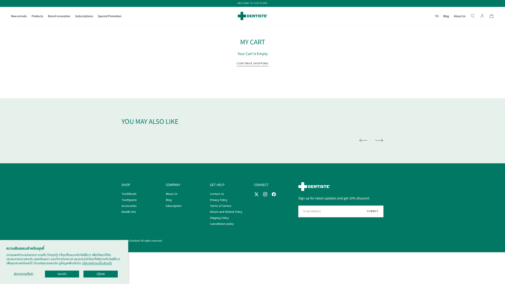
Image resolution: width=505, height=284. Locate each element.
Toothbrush (129, 194)
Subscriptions (84, 16)
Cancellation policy (222, 224)
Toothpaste (129, 200)
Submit (373, 211)
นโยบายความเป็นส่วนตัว (97, 263)
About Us (460, 16)
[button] (437, 16)
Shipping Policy (219, 218)
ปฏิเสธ (100, 274)
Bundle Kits (129, 212)
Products (37, 16)
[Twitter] (256, 194)
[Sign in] (482, 16)
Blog (446, 16)
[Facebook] (273, 194)
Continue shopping (252, 63)
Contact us (217, 194)
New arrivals (19, 16)
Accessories (129, 206)
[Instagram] (265, 194)
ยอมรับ (62, 274)
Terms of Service (220, 206)
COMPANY (173, 184)
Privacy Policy (218, 200)
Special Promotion (110, 16)
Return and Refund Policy (226, 212)
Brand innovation (59, 16)
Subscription (173, 206)
